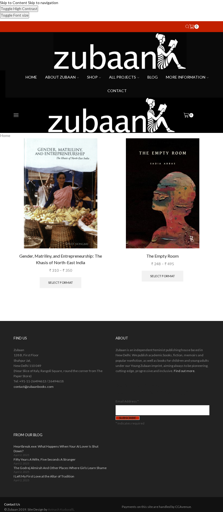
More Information (185, 77)
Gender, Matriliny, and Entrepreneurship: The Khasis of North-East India (60, 259)
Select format (60, 282)
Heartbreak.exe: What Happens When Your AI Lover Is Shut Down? (56, 448)
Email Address (127, 401)
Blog (152, 77)
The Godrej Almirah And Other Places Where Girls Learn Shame (60, 468)
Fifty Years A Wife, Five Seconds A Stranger (45, 459)
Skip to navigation (43, 2)
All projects (122, 77)
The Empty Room (162, 255)
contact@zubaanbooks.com (34, 387)
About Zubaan (60, 77)
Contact (117, 90)
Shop (92, 77)
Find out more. (184, 371)
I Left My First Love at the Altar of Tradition (44, 476)
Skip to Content (13, 2)
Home (31, 77)
